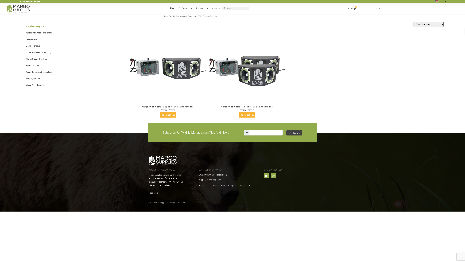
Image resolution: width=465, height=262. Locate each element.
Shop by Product (33, 79)
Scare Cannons (32, 65)
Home (166, 16)
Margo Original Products (36, 59)
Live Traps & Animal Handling (38, 52)
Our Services (184, 8)
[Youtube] (266, 175)
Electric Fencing (33, 46)
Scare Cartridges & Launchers (39, 72)
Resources (200, 8)
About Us (216, 8)
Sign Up (296, 133)
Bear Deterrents (33, 39)
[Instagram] (273, 175)
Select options (168, 115)
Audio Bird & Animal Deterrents (183, 16)
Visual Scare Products (35, 85)
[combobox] (237, 8)
